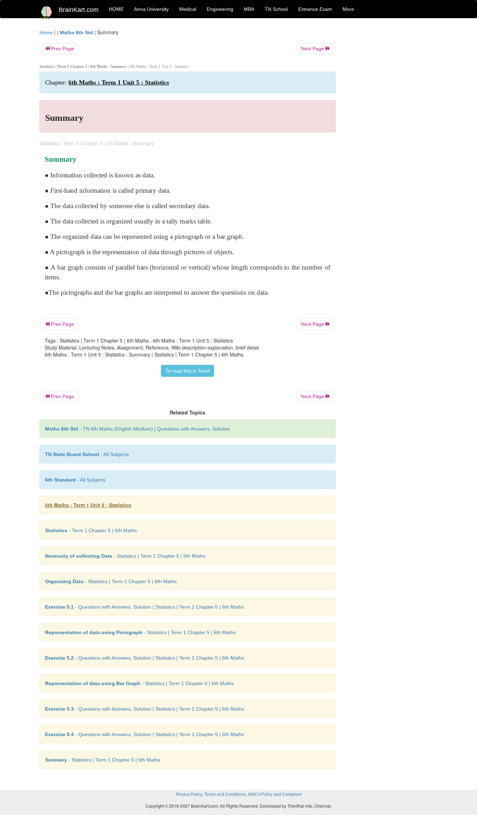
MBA (249, 9)
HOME (116, 9)
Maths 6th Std (76, 32)
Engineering (220, 9)
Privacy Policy (189, 794)
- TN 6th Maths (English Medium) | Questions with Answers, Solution (137, 429)
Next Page (313, 48)
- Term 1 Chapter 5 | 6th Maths (91, 530)
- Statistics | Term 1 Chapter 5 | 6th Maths (125, 556)
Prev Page (62, 48)
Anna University (151, 9)
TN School (276, 9)
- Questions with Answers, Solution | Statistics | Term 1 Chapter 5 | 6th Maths (144, 607)
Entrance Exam (315, 9)
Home (46, 32)
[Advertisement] (392, 133)
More (348, 9)
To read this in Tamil (188, 371)
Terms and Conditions (225, 794)
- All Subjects (87, 454)
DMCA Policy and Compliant (275, 794)
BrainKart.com (78, 9)
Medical (187, 9)
